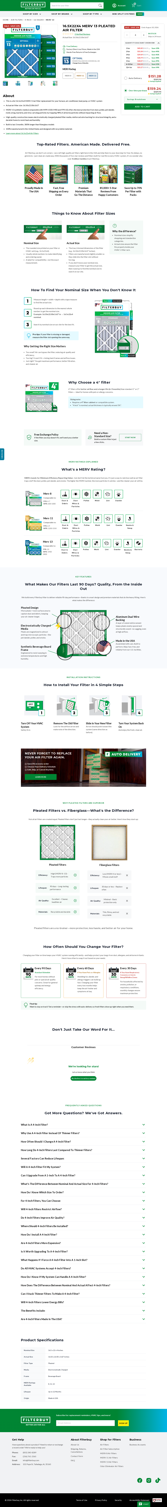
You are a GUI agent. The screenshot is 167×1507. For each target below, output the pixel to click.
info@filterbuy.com (31, 1460)
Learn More (40, 777)
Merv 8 (68, 76)
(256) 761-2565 (29, 1456)
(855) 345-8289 (29, 1452)
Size (30, 14)
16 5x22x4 (39, 20)
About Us (75, 1444)
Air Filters (104, 1444)
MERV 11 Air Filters (109, 1457)
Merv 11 (80, 76)
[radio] (142, 77)
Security (118, 1500)
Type (91, 14)
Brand (60, 14)
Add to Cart (142, 106)
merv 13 (50, 20)
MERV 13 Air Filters (109, 1462)
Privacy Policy (101, 1500)
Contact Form (77, 1456)
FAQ (73, 1460)
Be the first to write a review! (83, 1078)
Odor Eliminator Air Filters (111, 1466)
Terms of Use (81, 1500)
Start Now (130, 437)
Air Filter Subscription (109, 1449)
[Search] (100, 5)
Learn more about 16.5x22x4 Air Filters (22, 133)
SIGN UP (123, 1423)
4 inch (28, 20)
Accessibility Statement (139, 1500)
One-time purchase (138, 90)
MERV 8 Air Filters (108, 1453)
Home (6, 20)
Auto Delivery (135, 78)
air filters (17, 20)
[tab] (5, 83)
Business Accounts (137, 1444)
